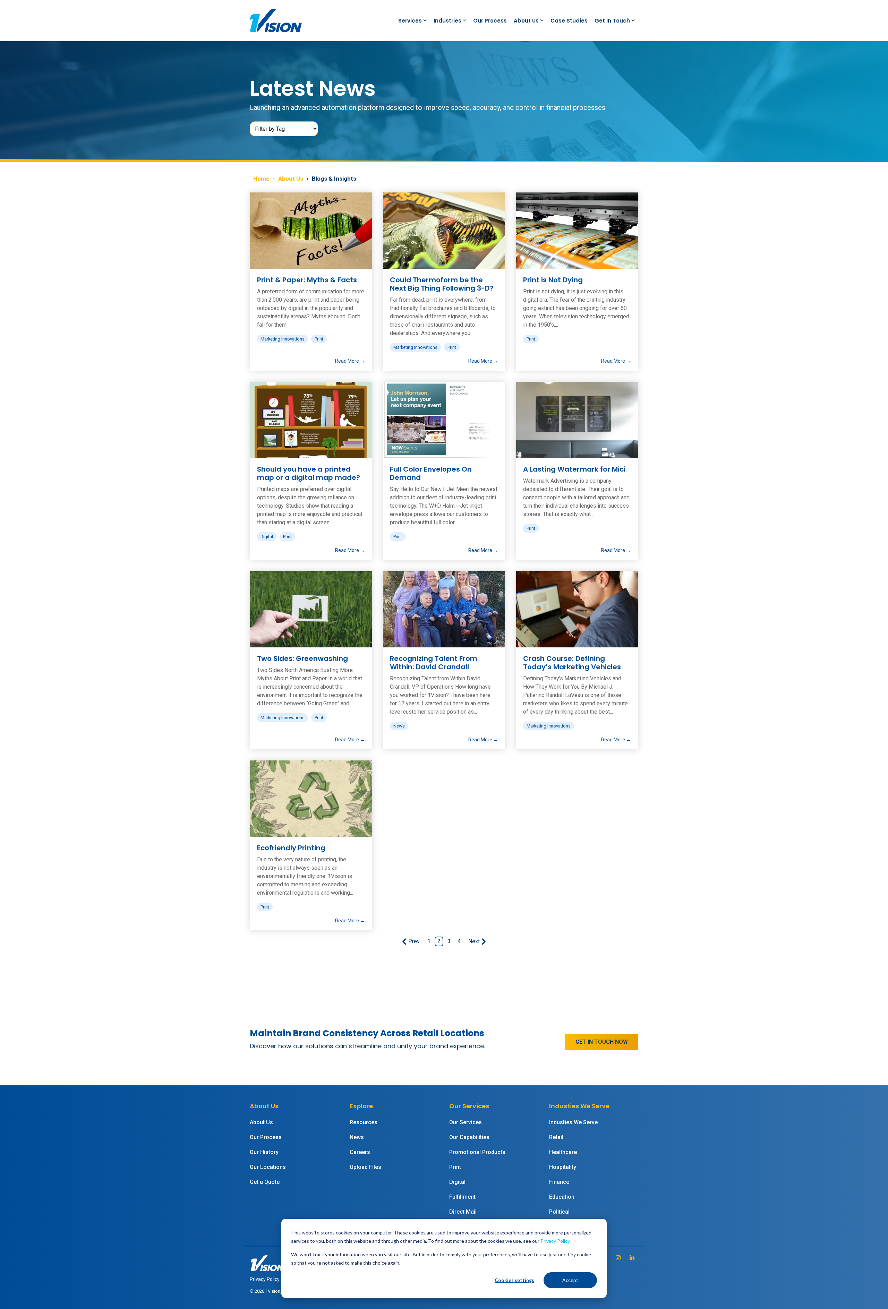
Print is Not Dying (553, 280)
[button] (619, 1258)
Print (319, 339)
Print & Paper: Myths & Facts (307, 280)
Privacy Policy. (555, 1241)
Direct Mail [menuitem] (463, 1211)
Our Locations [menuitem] (268, 1167)
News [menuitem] (357, 1137)
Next (474, 941)
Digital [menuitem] (457, 1182)
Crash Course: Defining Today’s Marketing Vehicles (572, 663)
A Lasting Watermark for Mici (574, 469)
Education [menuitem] (561, 1197)
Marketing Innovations (283, 339)
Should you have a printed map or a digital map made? (308, 473)
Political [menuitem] (559, 1211)
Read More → (350, 361)
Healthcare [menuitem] (563, 1152)
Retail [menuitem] (556, 1137)
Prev (414, 941)
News (399, 726)
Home (261, 178)
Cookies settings (514, 1280)
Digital (267, 536)
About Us (526, 20)
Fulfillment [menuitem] (462, 1197)
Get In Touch (612, 20)
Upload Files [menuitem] (365, 1167)
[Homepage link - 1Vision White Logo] (267, 1268)
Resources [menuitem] (363, 1122)
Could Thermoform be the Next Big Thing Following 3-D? (442, 284)
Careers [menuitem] (360, 1152)
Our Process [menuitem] (266, 1137)
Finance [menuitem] (559, 1182)
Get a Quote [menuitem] (265, 1182)
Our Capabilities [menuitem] (469, 1137)
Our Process (490, 20)
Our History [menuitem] (264, 1152)
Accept (570, 1280)
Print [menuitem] (455, 1167)
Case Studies (569, 20)
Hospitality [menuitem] (562, 1167)
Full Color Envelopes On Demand (431, 473)
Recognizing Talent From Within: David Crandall (433, 663)
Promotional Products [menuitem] (477, 1152)
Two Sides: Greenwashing (302, 658)
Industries (447, 20)
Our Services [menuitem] (465, 1122)
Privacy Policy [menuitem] (265, 1279)
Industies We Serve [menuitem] (573, 1122)
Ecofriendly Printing (291, 848)
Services (410, 20)
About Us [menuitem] (261, 1122)
